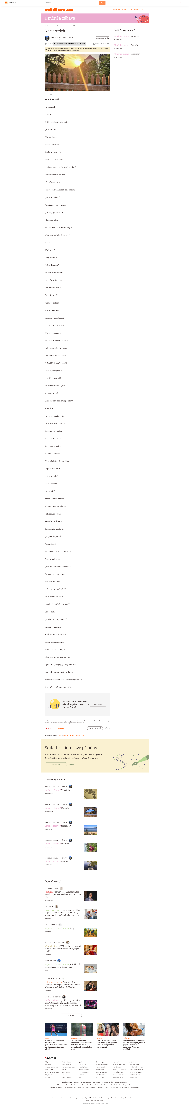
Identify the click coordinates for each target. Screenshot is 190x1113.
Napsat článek (98, 704)
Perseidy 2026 (96, 1082)
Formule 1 (81, 1075)
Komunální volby (49, 1077)
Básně (78, 735)
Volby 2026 (48, 1064)
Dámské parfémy (91, 1087)
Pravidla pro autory (117, 1098)
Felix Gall (64, 1075)
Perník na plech (100, 1077)
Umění (72, 735)
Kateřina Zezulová (52, 978)
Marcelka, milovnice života (62, 37)
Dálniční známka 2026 (136, 1067)
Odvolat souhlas (130, 1098)
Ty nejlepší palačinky (101, 1064)
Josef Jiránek (50, 961)
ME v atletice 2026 (84, 1072)
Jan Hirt (64, 1069)
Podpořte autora (101, 38)
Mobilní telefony (68, 1087)
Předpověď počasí (85, 1082)
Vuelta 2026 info (66, 1064)
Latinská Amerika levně (119, 1075)
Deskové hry (108, 1087)
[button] (77, 72)
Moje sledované (119, 9)
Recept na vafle (100, 1075)
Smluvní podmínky (76, 1098)
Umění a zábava (121, 36)
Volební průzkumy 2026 (51, 1067)
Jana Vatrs (49, 906)
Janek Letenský (51, 925)
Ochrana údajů (104, 1098)
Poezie (65, 735)
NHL (80, 1077)
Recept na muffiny (101, 1067)
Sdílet (104, 43)
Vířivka (130, 1085)
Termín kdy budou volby (52, 1072)
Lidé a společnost (53, 982)
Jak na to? (72, 764)
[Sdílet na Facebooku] (106, 728)
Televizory (115, 1087)
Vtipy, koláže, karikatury (56, 928)
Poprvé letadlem (117, 1067)
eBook (97, 43)
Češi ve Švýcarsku (118, 1072)
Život (59, 735)
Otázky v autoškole (135, 1075)
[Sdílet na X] (109, 728)
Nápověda (88, 1098)
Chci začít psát (139, 9)
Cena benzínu (106, 1082)
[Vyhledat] (102, 3)
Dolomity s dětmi (118, 1077)
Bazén (68, 1085)
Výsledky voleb (49, 1069)
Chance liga (82, 1064)
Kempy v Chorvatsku (119, 1064)
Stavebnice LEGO (79, 1087)
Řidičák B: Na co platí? (136, 1072)
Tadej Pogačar (66, 1072)
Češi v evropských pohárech (119, 1082)
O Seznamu (65, 1098)
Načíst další (70, 1015)
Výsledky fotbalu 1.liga (85, 1067)
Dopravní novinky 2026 (136, 1069)
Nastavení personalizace (94, 1101)
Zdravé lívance (100, 1069)
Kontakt (95, 1098)
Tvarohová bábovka (101, 1072)
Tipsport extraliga (84, 1069)
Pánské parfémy (134, 1087)
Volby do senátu (49, 1075)
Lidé (83, 735)
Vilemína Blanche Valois (55, 942)
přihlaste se (80, 43)
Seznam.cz (183, 3)
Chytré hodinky (124, 1087)
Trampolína (85, 1085)
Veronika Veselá (51, 888)
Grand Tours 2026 (67, 1077)
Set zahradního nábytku (111, 1085)
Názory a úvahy (52, 910)
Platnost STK (133, 1077)
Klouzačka (100, 1085)
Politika (48, 892)
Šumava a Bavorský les (119, 1069)
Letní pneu (100, 1087)
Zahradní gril (123, 1085)
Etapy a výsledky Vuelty (68, 1067)
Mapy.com (76, 1082)
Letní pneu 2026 (134, 1064)
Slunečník (93, 1085)
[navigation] (2, 2)
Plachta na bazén (76, 1085)
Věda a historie (52, 946)
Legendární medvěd (53, 997)
